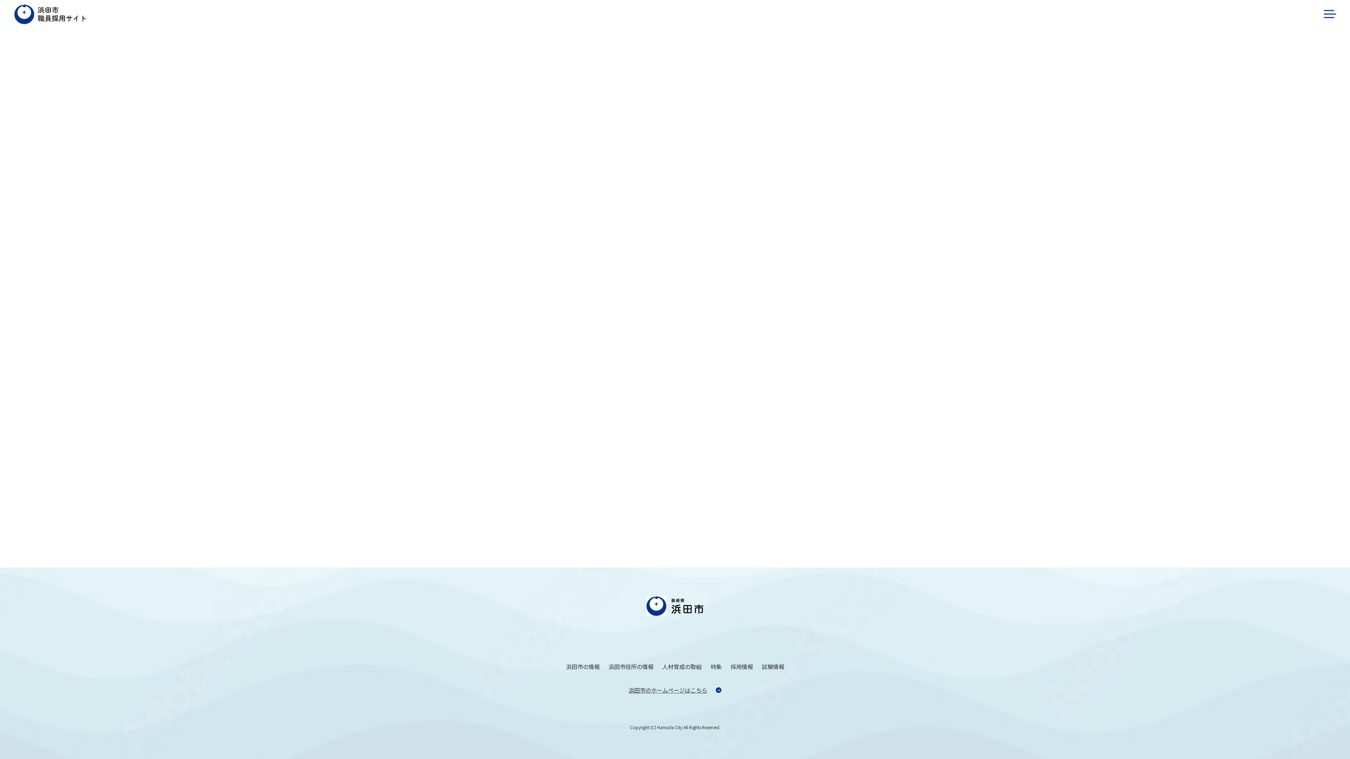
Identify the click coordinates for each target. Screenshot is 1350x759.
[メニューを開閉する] (1330, 14)
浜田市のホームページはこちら (668, 690)
